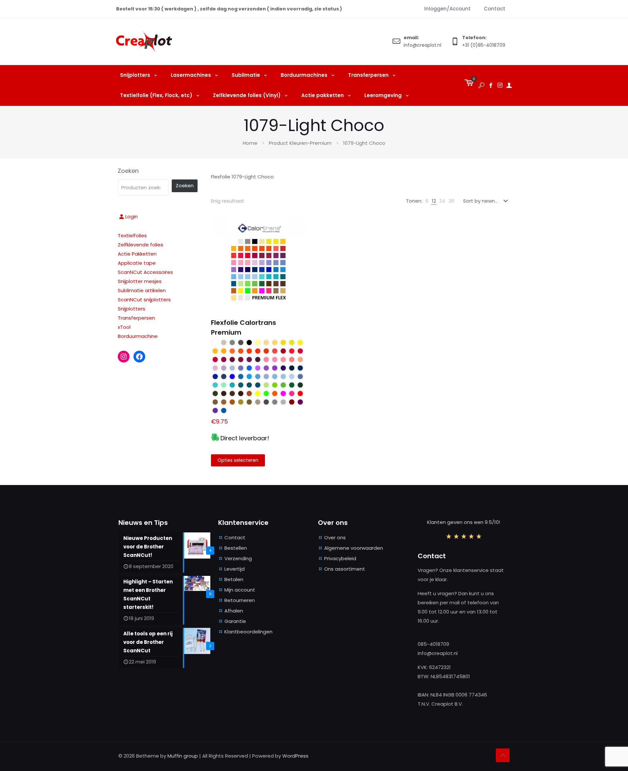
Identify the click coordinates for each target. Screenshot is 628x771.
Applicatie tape (137, 263)
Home (250, 143)
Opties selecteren (238, 460)
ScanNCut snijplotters (144, 299)
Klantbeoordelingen (248, 631)
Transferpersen (136, 317)
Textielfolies (132, 235)
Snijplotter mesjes (140, 281)
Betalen (233, 579)
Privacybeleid (340, 558)
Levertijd (234, 568)
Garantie (235, 621)
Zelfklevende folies (140, 244)
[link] (427, 201)
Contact (234, 537)
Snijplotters (131, 308)
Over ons (335, 537)
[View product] (297, 226)
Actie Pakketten (137, 253)
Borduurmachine (138, 336)
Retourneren (239, 600)
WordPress (295, 755)
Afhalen (233, 610)
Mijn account (239, 589)
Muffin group (182, 755)
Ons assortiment (344, 568)
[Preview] (297, 240)
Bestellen (235, 548)
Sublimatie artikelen (142, 290)
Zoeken (128, 171)
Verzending (238, 558)
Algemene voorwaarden (353, 548)
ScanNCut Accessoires (145, 272)
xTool (124, 327)
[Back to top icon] (503, 755)
